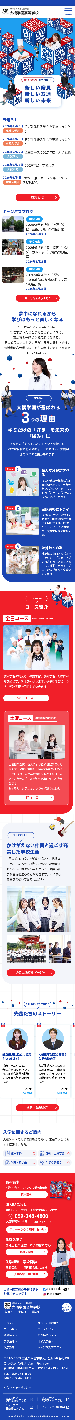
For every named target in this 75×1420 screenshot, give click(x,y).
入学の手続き (54, 1162)
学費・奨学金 (19, 1162)
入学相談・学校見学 (26, 1274)
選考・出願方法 (55, 1153)
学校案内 (9, 1323)
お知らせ (37, 197)
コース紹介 (44, 1329)
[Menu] (68, 12)
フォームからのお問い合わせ (27, 1229)
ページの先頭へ (66, 1308)
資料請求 (26, 1194)
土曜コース (30, 797)
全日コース (25, 698)
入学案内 (9, 1347)
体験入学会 (26, 1252)
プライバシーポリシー (18, 1387)
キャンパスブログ (37, 298)
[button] (10, 469)
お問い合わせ (46, 1335)
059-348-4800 (31, 1216)
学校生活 (9, 1341)
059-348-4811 (22, 1378)
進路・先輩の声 (37, 1107)
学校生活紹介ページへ (30, 972)
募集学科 (16, 1153)
